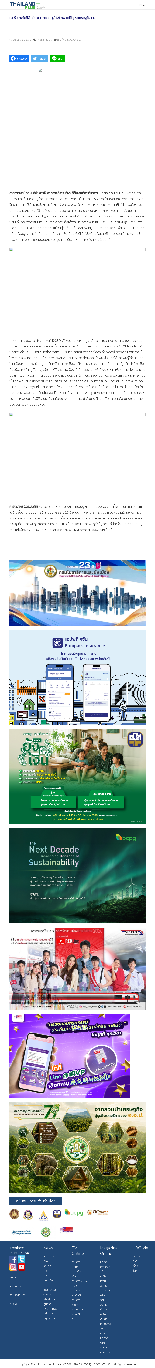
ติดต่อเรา (14, 1304)
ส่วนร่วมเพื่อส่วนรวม (105, 1295)
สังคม (46, 1261)
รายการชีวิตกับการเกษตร (78, 1305)
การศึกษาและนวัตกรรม (69, 40)
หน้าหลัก (14, 1277)
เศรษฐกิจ (48, 1256)
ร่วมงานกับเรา (17, 1295)
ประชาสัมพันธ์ (51, 1308)
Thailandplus (44, 40)
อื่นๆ (134, 1271)
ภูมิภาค (47, 1304)
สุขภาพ (136, 1256)
